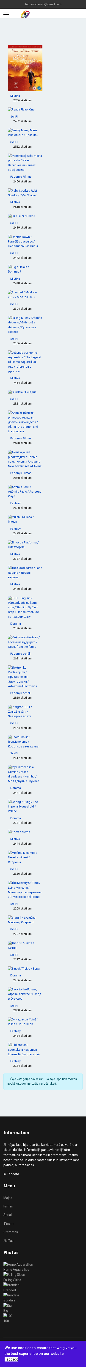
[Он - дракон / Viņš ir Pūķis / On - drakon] (43, 1022)
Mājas (7, 1198)
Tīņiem (8, 1223)
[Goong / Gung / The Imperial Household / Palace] (43, 807)
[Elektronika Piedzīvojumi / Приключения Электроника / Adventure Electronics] (43, 677)
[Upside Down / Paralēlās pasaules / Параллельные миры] (43, 242)
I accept (11, 1359)
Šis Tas (8, 1241)
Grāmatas (10, 1232)
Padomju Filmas (20, 176)
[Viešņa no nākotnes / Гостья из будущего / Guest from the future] (43, 642)
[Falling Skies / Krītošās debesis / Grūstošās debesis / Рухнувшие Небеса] (43, 325)
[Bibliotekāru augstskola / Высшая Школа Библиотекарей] (43, 1050)
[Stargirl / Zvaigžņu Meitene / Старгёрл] (43, 920)
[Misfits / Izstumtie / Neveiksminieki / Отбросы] (43, 858)
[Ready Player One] (43, 109)
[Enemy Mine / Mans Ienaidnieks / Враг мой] (43, 133)
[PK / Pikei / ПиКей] (43, 216)
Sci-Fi (14, 116)
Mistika (15, 95)
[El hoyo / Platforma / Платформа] (43, 545)
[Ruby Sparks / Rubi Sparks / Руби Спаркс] (43, 193)
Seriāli (7, 1215)
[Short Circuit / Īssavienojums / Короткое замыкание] (43, 742)
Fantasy (15, 503)
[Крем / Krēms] (43, 832)
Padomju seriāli (20, 653)
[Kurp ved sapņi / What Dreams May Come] (43, 68)
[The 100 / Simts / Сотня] (43, 945)
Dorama (15, 623)
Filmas (8, 1206)
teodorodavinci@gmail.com (43, 4)
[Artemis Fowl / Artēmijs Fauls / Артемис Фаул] (43, 492)
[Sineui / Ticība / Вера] (43, 968)
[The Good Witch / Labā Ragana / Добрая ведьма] (43, 573)
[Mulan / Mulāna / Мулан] (43, 519)
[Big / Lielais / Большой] (43, 269)
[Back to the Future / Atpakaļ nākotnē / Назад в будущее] (43, 994)
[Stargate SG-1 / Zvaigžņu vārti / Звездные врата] (43, 712)
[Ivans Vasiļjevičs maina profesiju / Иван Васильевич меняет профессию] (43, 163)
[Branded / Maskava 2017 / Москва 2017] (43, 295)
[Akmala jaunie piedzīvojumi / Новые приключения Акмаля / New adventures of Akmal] (43, 459)
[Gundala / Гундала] (43, 392)
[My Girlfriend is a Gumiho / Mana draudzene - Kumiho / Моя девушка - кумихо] (43, 774)
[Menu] (6, 14)
